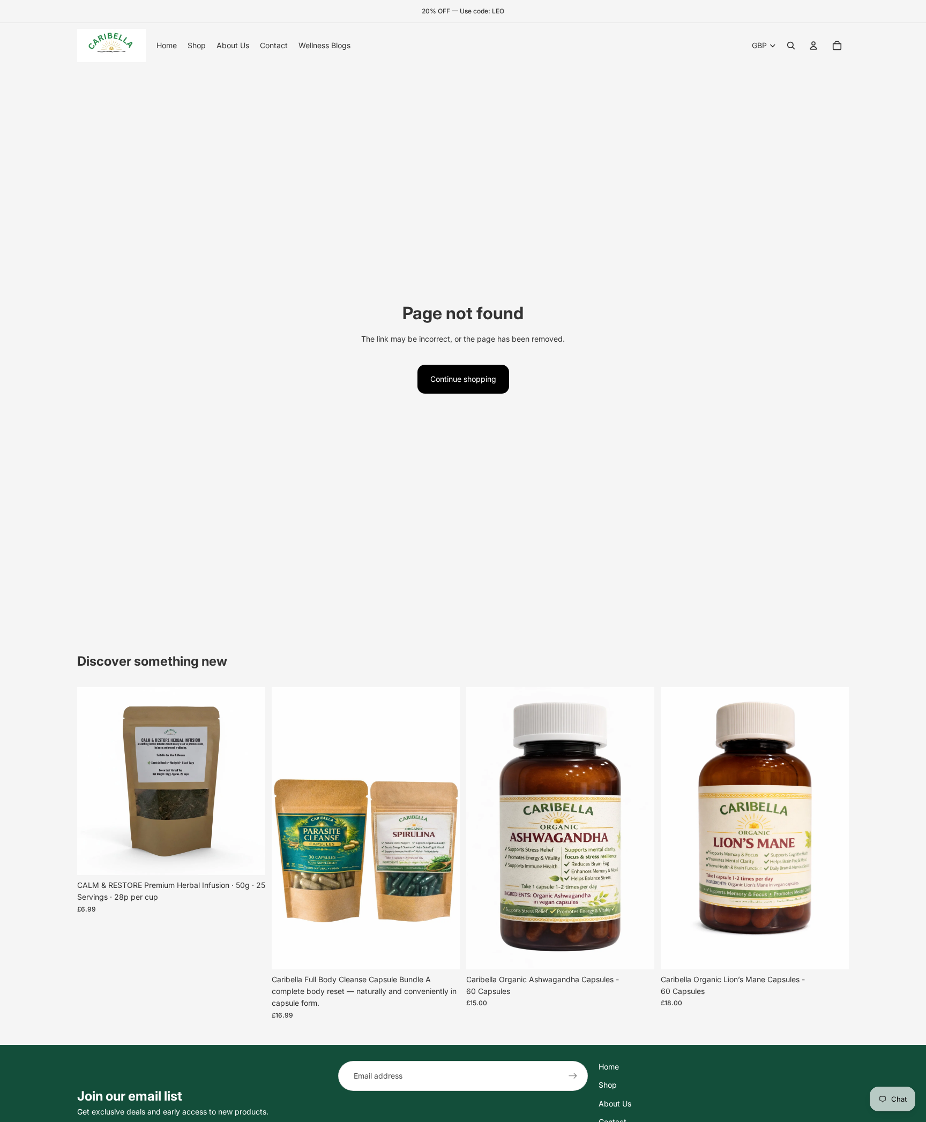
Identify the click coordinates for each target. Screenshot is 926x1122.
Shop (608, 1084)
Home (609, 1066)
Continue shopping (463, 378)
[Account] (813, 45)
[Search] (791, 45)
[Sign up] (573, 1076)
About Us (615, 1103)
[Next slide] (249, 781)
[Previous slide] (93, 781)
